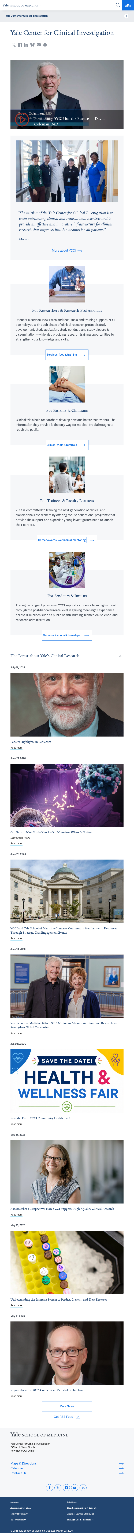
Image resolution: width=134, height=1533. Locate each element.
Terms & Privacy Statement (80, 1513)
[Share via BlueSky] (32, 45)
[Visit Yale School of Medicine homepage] (39, 1435)
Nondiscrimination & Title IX (81, 1507)
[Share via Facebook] (20, 45)
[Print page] (45, 45)
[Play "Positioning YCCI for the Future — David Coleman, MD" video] (22, 120)
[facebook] (49, 1487)
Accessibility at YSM (20, 1507)
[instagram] (66, 1487)
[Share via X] (14, 45)
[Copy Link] (121, 656)
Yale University (18, 1519)
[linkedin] (83, 1487)
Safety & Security (19, 1513)
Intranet (14, 1501)
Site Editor (72, 1501)
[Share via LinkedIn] (26, 45)
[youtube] (74, 1487)
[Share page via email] (39, 45)
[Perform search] (118, 5)
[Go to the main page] (22, 5)
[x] (57, 1487)
